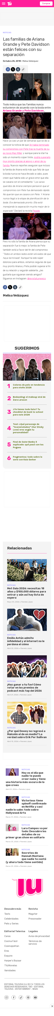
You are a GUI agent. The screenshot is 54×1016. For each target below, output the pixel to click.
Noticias (7, 32)
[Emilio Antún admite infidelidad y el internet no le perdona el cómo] (27, 620)
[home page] (9, 3)
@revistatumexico (36, 278)
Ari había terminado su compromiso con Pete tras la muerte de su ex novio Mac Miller (26, 149)
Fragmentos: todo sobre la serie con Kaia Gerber (27, 458)
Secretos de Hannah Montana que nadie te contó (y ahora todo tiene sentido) (26, 857)
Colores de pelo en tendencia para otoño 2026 (29, 386)
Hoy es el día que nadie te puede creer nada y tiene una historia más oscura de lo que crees (26, 779)
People (36, 210)
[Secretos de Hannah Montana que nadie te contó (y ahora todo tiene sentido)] (12, 852)
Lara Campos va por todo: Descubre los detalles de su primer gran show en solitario (27, 833)
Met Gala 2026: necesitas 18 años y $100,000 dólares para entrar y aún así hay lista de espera (26, 593)
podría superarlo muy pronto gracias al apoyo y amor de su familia (26, 161)
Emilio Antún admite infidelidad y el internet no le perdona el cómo (25, 641)
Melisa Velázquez (30, 61)
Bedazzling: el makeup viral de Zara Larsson (29, 398)
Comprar (46, 3)
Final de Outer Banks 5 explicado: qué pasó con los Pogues (28, 444)
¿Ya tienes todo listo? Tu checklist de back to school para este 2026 (28, 412)
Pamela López (27, 602)
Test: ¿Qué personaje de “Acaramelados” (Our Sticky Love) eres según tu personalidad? (28, 428)
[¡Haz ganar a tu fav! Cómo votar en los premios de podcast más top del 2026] (27, 666)
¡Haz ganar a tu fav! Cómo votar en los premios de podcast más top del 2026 (24, 687)
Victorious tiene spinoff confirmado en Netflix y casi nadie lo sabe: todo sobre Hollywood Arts (26, 806)
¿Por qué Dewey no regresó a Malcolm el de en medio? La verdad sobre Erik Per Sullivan (27, 734)
